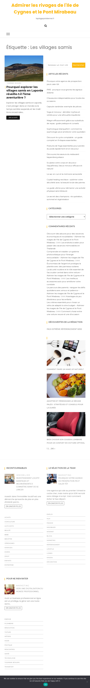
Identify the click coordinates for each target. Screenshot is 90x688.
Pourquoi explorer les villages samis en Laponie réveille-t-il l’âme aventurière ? (24, 92)
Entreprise (9, 565)
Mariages (8, 547)
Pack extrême (53, 329)
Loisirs (49, 553)
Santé (7, 654)
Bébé (7, 535)
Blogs (49, 536)
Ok (46, 684)
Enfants (8, 560)
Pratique (8, 645)
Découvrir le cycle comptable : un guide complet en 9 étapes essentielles (64, 139)
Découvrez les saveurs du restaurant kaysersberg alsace (63, 155)
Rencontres (10, 649)
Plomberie (9, 623)
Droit (7, 556)
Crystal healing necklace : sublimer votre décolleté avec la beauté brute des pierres (66, 181)
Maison (50, 557)
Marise (14, 78)
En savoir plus (13, 506)
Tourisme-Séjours (14, 83)
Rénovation (9, 628)
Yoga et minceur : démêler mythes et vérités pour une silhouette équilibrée (63, 113)
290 (52, 449)
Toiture (8, 632)
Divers (7, 552)
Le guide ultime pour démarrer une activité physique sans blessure (66, 189)
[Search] (45, 25)
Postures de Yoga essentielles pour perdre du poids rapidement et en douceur (65, 147)
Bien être (8, 539)
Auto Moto (9, 526)
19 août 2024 (35, 78)
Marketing (64, 475)
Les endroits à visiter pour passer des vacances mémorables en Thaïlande (65, 245)
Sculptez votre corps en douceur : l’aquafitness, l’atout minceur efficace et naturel (64, 166)
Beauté (7, 530)
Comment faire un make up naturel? (65, 369)
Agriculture (10, 522)
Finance (50, 523)
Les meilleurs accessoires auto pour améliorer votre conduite (64, 281)
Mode (7, 641)
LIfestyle (50, 549)
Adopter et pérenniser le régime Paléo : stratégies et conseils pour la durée (65, 404)
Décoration (52, 562)
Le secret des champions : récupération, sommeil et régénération (64, 198)
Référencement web (71, 329)
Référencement (53, 545)
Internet (50, 532)
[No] (87, 682)
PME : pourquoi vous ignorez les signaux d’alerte (64, 91)
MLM (48, 518)
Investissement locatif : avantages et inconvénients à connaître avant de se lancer (28, 484)
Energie (8, 619)
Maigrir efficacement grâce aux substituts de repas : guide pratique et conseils (65, 122)
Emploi (49, 514)
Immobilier (23, 475)
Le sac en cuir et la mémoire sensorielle (64, 174)
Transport (9, 667)
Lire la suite (13, 118)
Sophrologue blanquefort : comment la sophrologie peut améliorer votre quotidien (66, 130)
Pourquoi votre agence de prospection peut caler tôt (64, 82)
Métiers (8, 636)
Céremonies (9, 543)
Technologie (10, 658)
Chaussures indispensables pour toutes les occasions (65, 99)
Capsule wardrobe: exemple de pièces (64, 106)
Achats (7, 517)
